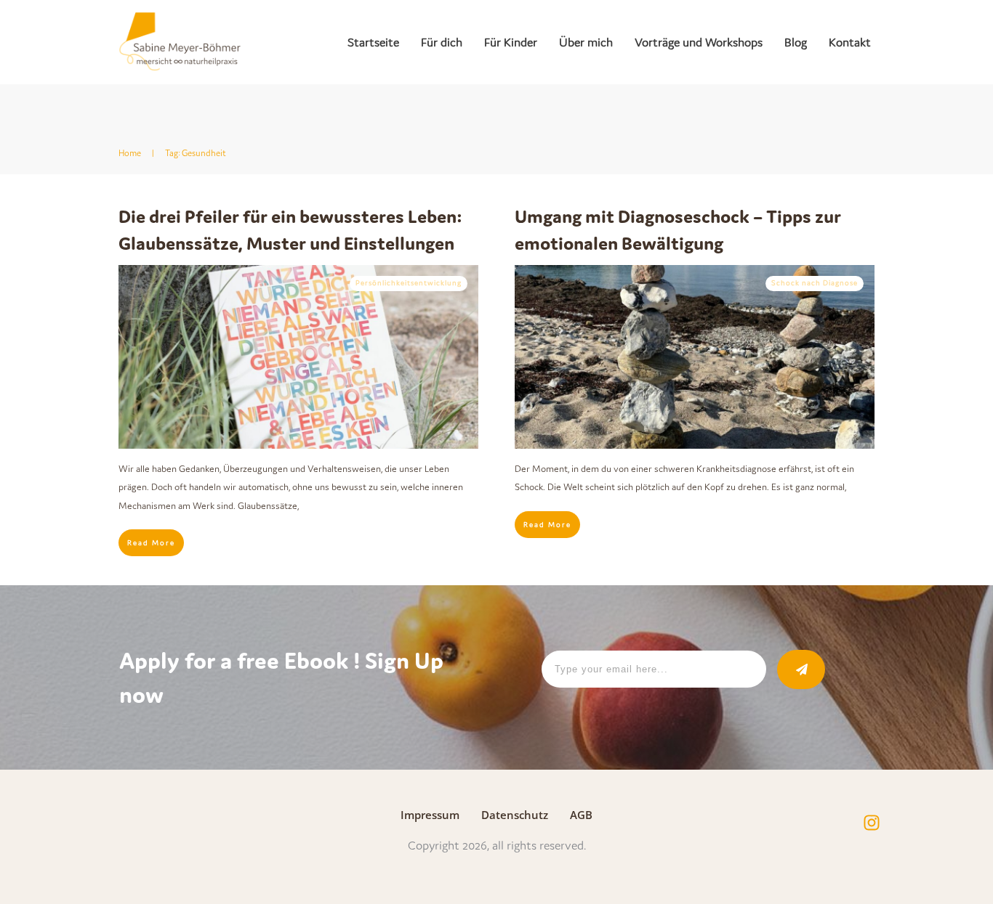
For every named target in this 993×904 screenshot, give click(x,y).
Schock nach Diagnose (814, 283)
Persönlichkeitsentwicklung (408, 283)
